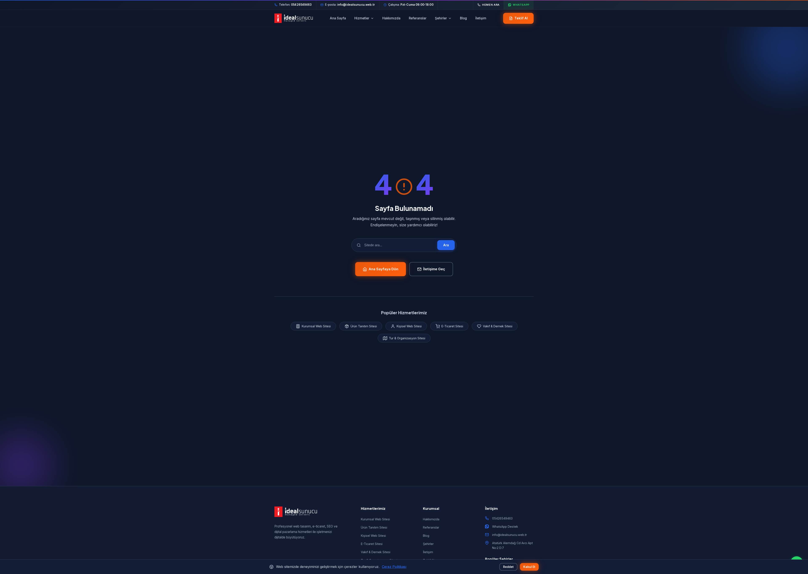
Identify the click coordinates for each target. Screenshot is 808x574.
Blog (463, 18)
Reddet (508, 567)
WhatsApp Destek (505, 526)
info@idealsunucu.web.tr (509, 535)
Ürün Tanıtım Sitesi (374, 527)
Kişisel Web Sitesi (373, 535)
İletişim (480, 18)
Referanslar (418, 18)
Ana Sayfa (338, 18)
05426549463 (502, 518)
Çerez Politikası (394, 567)
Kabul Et (529, 567)
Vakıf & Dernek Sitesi (375, 552)
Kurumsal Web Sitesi (375, 519)
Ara (446, 245)
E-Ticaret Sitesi (372, 544)
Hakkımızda (391, 18)
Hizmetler (361, 18)
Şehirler (441, 18)
